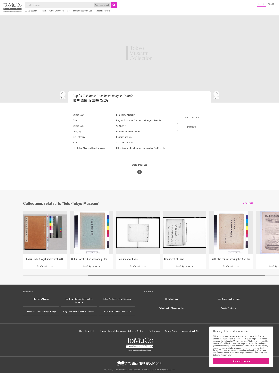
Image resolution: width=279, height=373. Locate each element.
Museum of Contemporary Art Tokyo (41, 311)
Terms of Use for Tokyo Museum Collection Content (122, 331)
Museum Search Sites (191, 331)
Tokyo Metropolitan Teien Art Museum (79, 311)
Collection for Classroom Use (79, 10)
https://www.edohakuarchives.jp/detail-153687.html (141, 148)
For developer (154, 331)
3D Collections (31, 10)
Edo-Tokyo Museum (41, 299)
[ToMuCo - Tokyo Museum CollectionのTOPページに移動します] (12, 7)
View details (248, 203)
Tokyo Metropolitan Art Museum (117, 311)
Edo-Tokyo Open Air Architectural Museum (79, 301)
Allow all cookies (241, 361)
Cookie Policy (171, 331)
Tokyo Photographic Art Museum (117, 299)
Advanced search (102, 5)
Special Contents (103, 10)
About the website (87, 331)
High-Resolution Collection (52, 10)
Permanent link (192, 117)
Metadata (191, 126)
